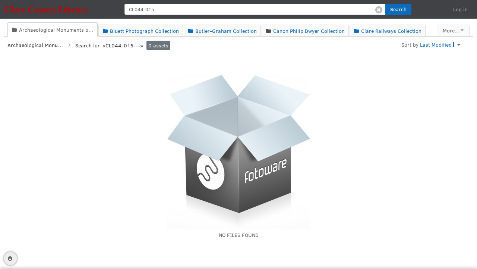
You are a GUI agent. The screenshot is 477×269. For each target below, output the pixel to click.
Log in (460, 9)
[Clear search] (378, 9)
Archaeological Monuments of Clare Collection (35, 45)
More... (451, 30)
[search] (255, 9)
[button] (398, 9)
